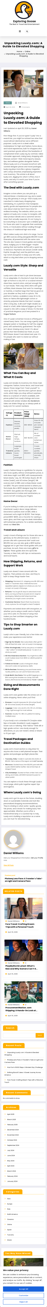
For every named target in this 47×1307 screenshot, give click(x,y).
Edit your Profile (37, 858)
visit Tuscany (38, 761)
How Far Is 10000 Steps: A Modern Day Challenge (25, 1067)
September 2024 (13, 1145)
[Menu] (19, 31)
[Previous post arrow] (41, 878)
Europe (9, 1204)
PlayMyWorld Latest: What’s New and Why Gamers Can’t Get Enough (21, 967)
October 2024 (12, 1140)
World (9, 1240)
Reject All (24, 1302)
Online (8, 103)
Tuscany (10, 1235)
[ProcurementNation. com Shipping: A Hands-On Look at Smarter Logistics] (23, 992)
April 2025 (10, 1114)
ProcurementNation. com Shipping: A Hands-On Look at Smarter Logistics (20, 1009)
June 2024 (11, 1156)
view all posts (9, 865)
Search (10, 1028)
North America (12, 1214)
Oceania (10, 1219)
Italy (8, 1209)
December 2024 (13, 1130)
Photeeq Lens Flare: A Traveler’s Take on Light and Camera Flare (23, 879)
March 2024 (11, 1171)
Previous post (10, 875)
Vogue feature (10, 314)
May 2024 (10, 1161)
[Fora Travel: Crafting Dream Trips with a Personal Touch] (23, 908)
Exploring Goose (24, 21)
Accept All (23, 1289)
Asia (8, 1199)
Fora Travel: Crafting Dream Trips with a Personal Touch (19, 925)
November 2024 (13, 1135)
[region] (23, 1286)
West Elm (16, 524)
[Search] (27, 31)
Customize (23, 1295)
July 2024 (10, 1150)
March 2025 (11, 1119)
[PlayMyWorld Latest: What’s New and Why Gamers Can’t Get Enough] (23, 950)
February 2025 (12, 1125)
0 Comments (26, 107)
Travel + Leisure (37, 680)
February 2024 (12, 1176)
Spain (9, 1230)
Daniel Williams (23, 103)
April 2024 (10, 1166)
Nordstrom (35, 401)
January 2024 (12, 1181)
